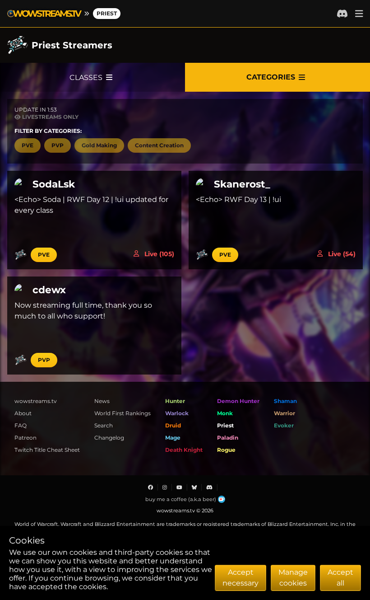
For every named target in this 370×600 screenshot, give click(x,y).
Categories (270, 77)
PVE (44, 254)
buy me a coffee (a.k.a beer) (180, 499)
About (23, 413)
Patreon (25, 437)
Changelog (109, 437)
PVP (44, 359)
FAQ (20, 425)
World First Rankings (122, 413)
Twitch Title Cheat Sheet (47, 449)
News (102, 401)
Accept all (340, 577)
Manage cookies (293, 577)
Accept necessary (240, 577)
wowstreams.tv (35, 401)
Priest (107, 13)
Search (103, 425)
